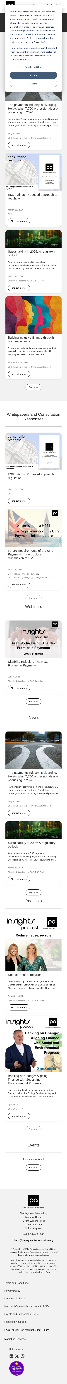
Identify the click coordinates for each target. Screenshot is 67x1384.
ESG (10, 138)
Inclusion (17, 138)
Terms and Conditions (16, 1283)
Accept (33, 75)
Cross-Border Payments (18, 578)
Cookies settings (33, 67)
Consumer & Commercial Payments (23, 574)
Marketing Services (15, 1339)
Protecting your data (15, 1322)
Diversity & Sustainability (18, 281)
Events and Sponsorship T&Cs (21, 1314)
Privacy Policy (40, 42)
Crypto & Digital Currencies (41, 578)
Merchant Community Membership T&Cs (26, 1306)
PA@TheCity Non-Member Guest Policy (26, 1330)
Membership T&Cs (14, 1298)
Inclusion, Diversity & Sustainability (36, 138)
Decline (33, 83)
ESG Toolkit (40, 281)
